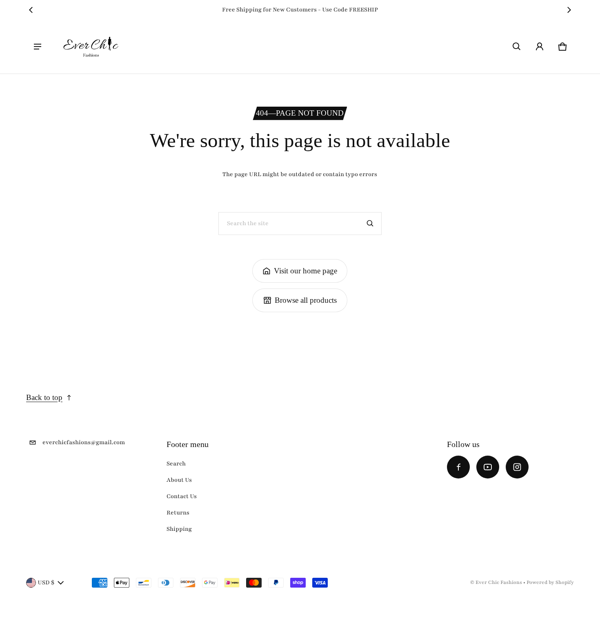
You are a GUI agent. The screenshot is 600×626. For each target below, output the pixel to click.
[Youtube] (487, 467)
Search (176, 463)
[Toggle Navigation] (37, 46)
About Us (179, 480)
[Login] (539, 46)
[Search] (370, 223)
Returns (178, 512)
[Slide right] (569, 10)
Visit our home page (305, 270)
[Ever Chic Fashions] (91, 46)
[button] (516, 46)
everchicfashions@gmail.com (83, 442)
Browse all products (306, 300)
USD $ (46, 582)
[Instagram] (517, 467)
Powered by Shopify (550, 582)
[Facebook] (458, 467)
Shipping (179, 529)
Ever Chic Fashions (499, 582)
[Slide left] (31, 10)
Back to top (44, 397)
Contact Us (182, 496)
